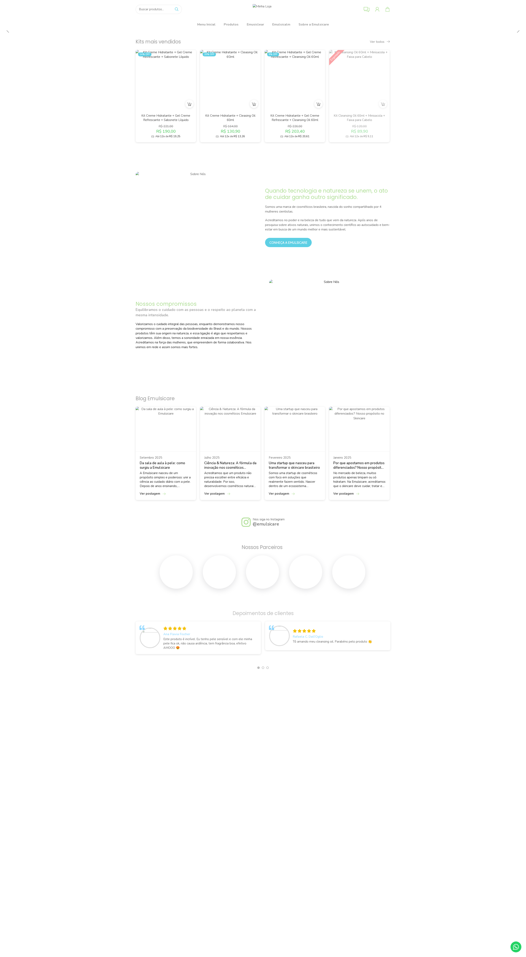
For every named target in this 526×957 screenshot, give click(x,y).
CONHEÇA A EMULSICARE (288, 243)
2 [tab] (263, 667)
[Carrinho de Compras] (387, 9)
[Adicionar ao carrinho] (189, 104)
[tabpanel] (198, 638)
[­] (176, 575)
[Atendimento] (366, 9)
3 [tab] (267, 667)
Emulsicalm (281, 24)
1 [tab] (258, 667)
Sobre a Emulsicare (314, 24)
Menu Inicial (206, 24)
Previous (8, 31)
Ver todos (377, 42)
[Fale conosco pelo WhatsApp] (516, 947)
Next (518, 31)
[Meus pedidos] (377, 9)
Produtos (231, 24)
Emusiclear (255, 24)
